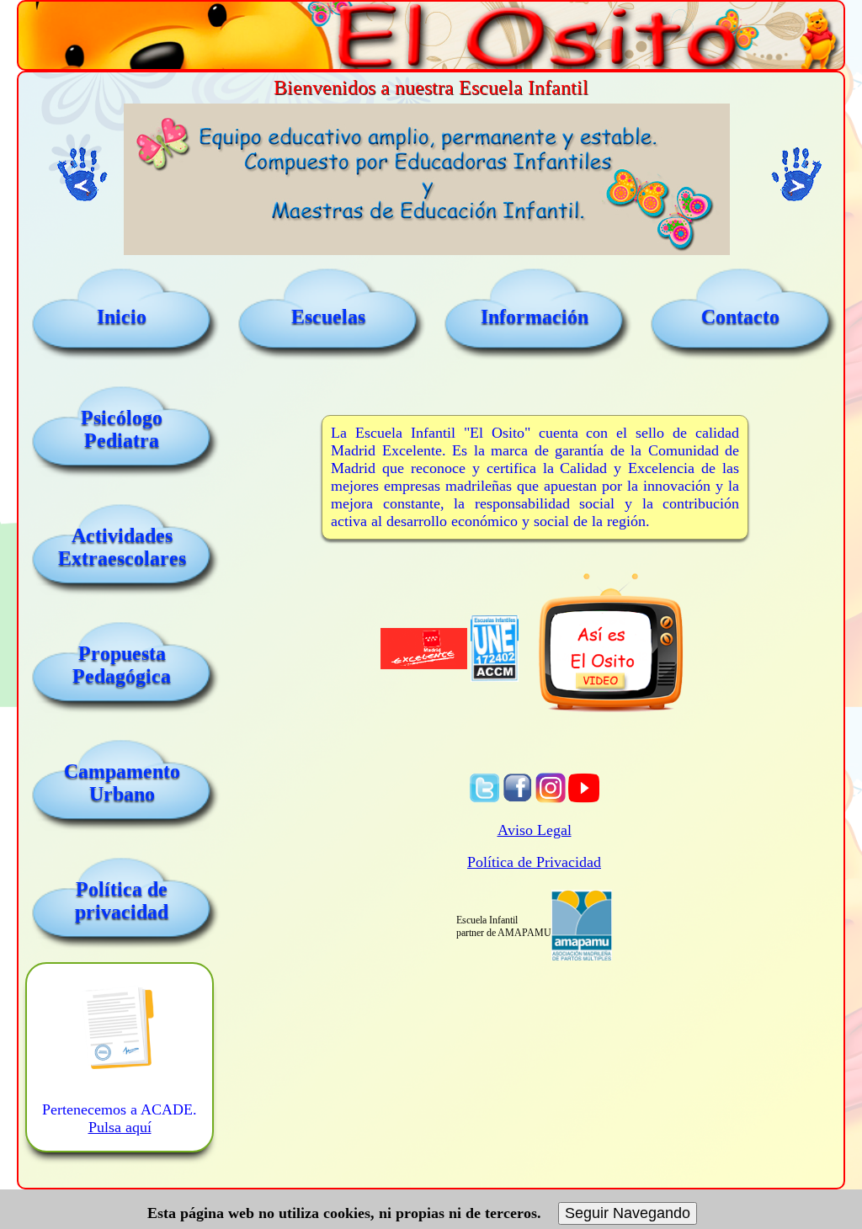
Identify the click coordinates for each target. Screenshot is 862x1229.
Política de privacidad (121, 900)
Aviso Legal (535, 830)
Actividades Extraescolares (122, 546)
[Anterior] (82, 175)
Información (534, 316)
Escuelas (328, 316)
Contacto (740, 316)
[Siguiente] (796, 175)
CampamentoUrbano (122, 782)
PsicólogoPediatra (121, 429)
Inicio (121, 316)
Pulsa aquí (120, 1127)
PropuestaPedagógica (121, 664)
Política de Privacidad (534, 862)
